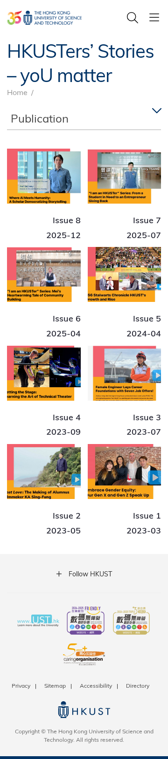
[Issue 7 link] (124, 194)
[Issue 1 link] (124, 489)
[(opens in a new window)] (85, 621)
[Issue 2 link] (44, 489)
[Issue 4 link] (44, 391)
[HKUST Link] (44, 17)
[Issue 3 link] (124, 391)
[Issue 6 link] (44, 292)
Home (17, 92)
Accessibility (96, 685)
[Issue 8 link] (44, 194)
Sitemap (55, 685)
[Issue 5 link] (124, 292)
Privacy (21, 685)
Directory (137, 685)
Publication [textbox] (40, 118)
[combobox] (84, 118)
